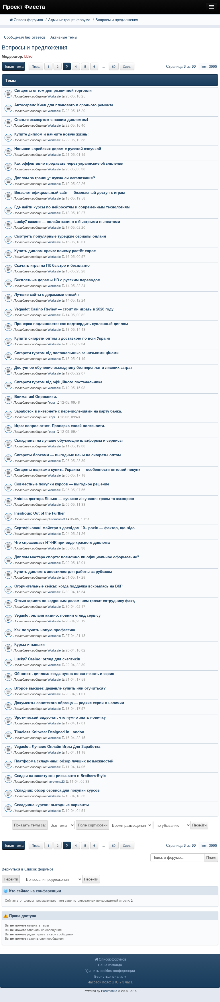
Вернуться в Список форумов (28, 869)
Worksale (54, 96)
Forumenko (109, 990)
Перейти (11, 879)
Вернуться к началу (110, 976)
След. (127, 66)
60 (113, 66)
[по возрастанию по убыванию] (181, 825)
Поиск (211, 857)
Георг (51, 402)
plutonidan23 (56, 519)
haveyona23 (56, 781)
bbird (28, 56)
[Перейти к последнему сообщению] (63, 96)
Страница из (181, 66)
